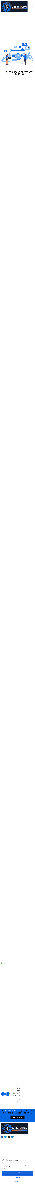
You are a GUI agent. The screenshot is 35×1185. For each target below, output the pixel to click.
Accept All (17, 1172)
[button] (32, 7)
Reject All (17, 1181)
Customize (17, 1177)
